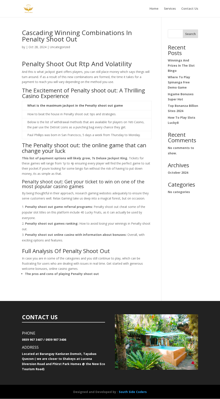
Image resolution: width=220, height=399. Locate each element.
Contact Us (189, 9)
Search (190, 34)
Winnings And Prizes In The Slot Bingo (181, 65)
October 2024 (178, 172)
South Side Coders (133, 392)
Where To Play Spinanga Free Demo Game (179, 82)
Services (170, 9)
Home (154, 9)
